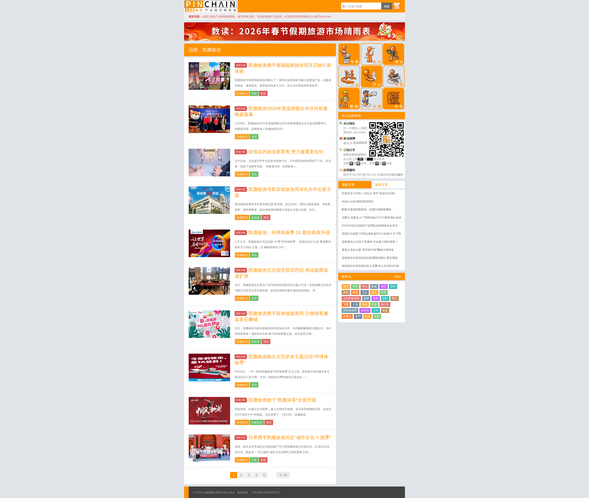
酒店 (383, 286)
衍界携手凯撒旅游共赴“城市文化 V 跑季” (289, 437)
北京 (364, 292)
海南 (364, 304)
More (398, 276)
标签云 (346, 276)
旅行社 (385, 304)
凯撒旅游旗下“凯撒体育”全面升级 (282, 399)
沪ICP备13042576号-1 (266, 492)
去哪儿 (347, 316)
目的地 (365, 310)
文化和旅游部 (351, 298)
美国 (377, 316)
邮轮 (385, 298)
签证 (385, 310)
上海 (355, 304)
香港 (374, 304)
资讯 (263, 93)
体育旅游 (242, 422)
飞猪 (346, 304)
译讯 (355, 286)
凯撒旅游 (242, 93)
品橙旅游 (211, 6)
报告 (374, 292)
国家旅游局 (350, 310)
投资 (383, 292)
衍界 (254, 460)
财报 (355, 292)
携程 (346, 292)
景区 (394, 298)
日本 (375, 310)
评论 (364, 286)
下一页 (283, 475)
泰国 (254, 93)
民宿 (367, 316)
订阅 (396, 6)
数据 (374, 286)
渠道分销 (240, 65)
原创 (393, 286)
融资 (366, 298)
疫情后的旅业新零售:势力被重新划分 (285, 151)
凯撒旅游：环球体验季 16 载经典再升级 (289, 232)
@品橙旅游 (360, 142)
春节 (358, 316)
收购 (375, 298)
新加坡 (255, 217)
